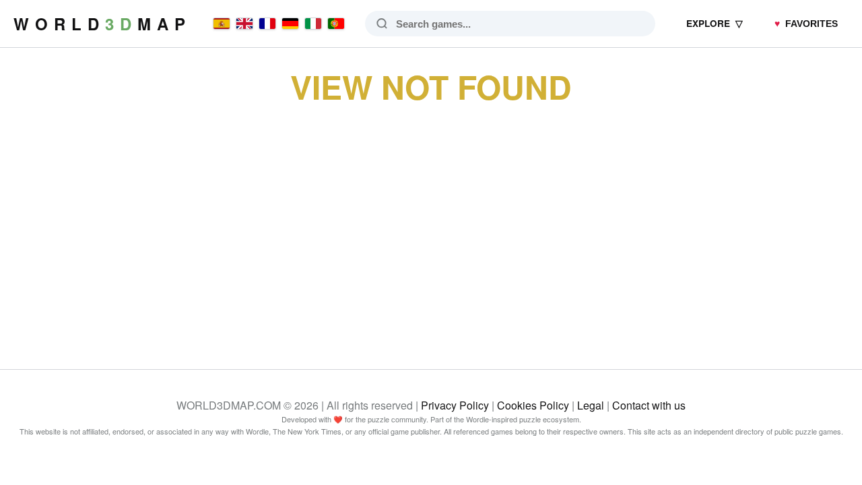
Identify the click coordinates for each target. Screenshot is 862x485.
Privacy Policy (455, 405)
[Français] (267, 24)
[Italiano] (313, 24)
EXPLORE (714, 23)
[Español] (221, 24)
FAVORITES (806, 24)
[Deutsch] (290, 24)
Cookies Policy (533, 405)
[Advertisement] (431, 221)
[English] (244, 24)
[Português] (336, 24)
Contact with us (649, 405)
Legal (590, 405)
